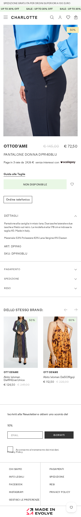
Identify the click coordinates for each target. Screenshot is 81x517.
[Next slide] (72, 312)
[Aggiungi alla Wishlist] (72, 184)
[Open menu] (6, 17)
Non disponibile (35, 184)
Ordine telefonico (18, 199)
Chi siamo (15, 469)
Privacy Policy (60, 492)
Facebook (15, 484)
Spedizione (57, 477)
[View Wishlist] (68, 17)
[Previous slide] (62, 312)
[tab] (35, 133)
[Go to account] (60, 17)
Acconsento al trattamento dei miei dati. (33, 451)
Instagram (16, 492)
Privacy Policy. (15, 452)
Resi (52, 484)
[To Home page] (24, 17)
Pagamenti (57, 469)
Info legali (16, 477)
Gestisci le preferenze (24, 500)
